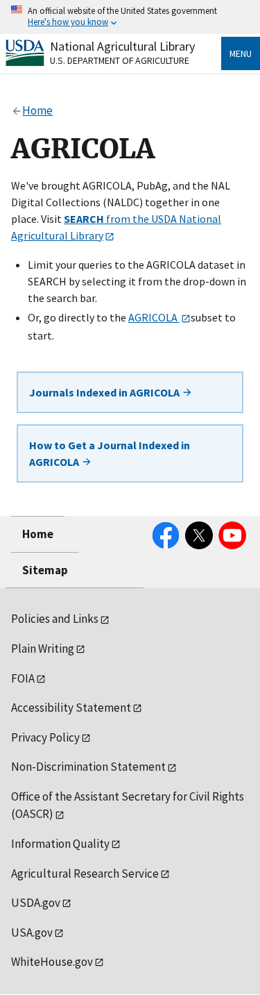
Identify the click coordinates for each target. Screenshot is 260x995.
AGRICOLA (154, 317)
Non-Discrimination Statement (88, 766)
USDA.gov (35, 902)
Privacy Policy (45, 737)
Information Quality (60, 843)
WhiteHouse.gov (52, 961)
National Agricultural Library (122, 46)
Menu (240, 53)
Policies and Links (54, 618)
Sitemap (45, 570)
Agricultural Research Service (85, 873)
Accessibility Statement (71, 707)
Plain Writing (42, 648)
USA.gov (32, 932)
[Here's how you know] (130, 17)
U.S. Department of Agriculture (119, 60)
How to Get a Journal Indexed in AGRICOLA (109, 453)
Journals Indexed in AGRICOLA (105, 392)
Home (37, 534)
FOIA (23, 678)
